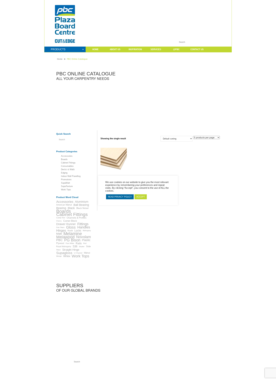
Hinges (61, 230)
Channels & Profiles (76, 217)
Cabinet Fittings (68, 163)
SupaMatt (65, 183)
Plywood (60, 243)
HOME (95, 49)
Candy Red (60, 218)
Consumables (67, 166)
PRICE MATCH (145, 369)
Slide (88, 246)
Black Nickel (82, 208)
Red (84, 243)
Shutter (81, 246)
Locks (77, 230)
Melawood (65, 237)
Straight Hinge (70, 249)
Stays (58, 250)
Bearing (61, 208)
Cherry (59, 221)
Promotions (66, 179)
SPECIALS (115, 369)
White (66, 256)
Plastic (86, 240)
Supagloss (64, 253)
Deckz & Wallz (68, 169)
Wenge (59, 256)
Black (71, 208)
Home (59, 59)
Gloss (71, 227)
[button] (206, 10)
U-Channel (78, 253)
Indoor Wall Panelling (70, 176)
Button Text (162, 5)
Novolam (83, 237)
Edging (64, 173)
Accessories (67, 156)
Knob (70, 230)
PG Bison (72, 240)
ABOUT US (115, 49)
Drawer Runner (66, 224)
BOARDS (87, 369)
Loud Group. (120, 375)
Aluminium (81, 201)
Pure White (70, 243)
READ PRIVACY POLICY (120, 197)
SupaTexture (67, 186)
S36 (75, 246)
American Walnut (64, 205)
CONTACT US (175, 369)
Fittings (82, 224)
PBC (59, 240)
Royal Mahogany (63, 246)
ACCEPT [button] (140, 197)
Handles (83, 227)
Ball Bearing (81, 204)
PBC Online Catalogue (77, 59)
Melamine (72, 233)
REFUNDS (129, 369)
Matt (59, 233)
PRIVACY (161, 369)
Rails (79, 243)
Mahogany (87, 230)
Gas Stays (60, 227)
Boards (64, 159)
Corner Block (70, 220)
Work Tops (66, 190)
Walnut (87, 253)
